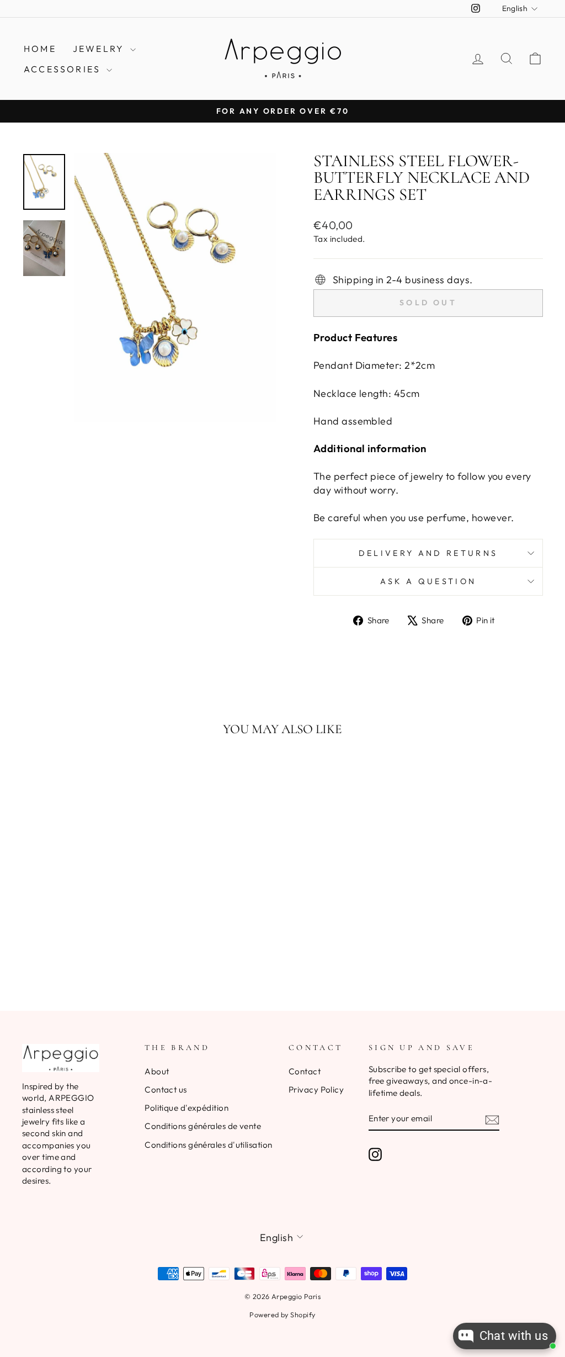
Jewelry (100, 48)
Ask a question (428, 581)
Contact (305, 1071)
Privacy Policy (316, 1089)
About (157, 1071)
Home (40, 48)
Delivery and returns (428, 553)
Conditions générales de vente (203, 1126)
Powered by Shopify (282, 1314)
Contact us (166, 1089)
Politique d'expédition (186, 1107)
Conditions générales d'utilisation (208, 1144)
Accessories (64, 69)
